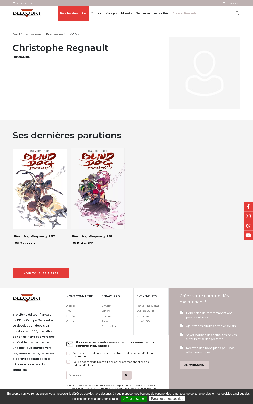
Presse (105, 321)
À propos (71, 305)
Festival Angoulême (148, 305)
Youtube (248, 235)
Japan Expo (143, 315)
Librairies (107, 315)
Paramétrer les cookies (167, 398)
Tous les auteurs (33, 34)
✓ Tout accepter (134, 398)
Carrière (70, 315)
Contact (71, 321)
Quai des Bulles (145, 310)
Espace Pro (233, 3)
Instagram (248, 216)
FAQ (68, 310)
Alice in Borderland (187, 13)
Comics (96, 13)
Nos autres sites (26, 3)
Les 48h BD (143, 321)
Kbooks (126, 13)
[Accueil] (29, 13)
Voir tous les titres (41, 273)
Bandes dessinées (73, 13)
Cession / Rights (110, 326)
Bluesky (248, 226)
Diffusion (107, 305)
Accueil (16, 34)
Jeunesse (143, 13)
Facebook (248, 207)
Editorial (106, 310)
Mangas (111, 13)
